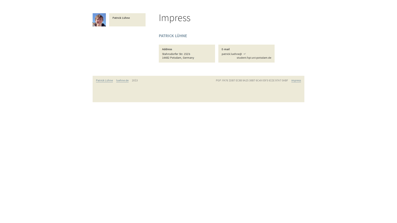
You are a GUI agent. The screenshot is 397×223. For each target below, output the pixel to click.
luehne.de (122, 80)
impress (296, 80)
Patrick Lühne (104, 80)
